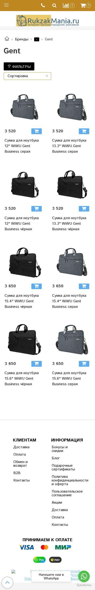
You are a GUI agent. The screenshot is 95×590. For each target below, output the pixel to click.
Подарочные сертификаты (63, 467)
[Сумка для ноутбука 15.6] (24, 338)
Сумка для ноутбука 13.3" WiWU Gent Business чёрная (69, 223)
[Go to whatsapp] (84, 576)
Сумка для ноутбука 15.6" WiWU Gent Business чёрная (22, 378)
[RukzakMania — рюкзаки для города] (47, 20)
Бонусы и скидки (60, 449)
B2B (17, 473)
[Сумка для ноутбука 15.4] (24, 260)
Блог (56, 458)
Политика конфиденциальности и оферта (63, 480)
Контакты (21, 480)
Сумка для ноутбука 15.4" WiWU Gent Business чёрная (22, 301)
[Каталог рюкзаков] (7, 39)
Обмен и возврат (20, 463)
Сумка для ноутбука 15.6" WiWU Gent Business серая (69, 378)
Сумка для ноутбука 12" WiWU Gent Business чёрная (22, 223)
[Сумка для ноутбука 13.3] (71, 105)
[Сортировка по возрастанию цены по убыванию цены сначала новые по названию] (27, 76)
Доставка (21, 447)
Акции (57, 502)
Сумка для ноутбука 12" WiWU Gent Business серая (22, 146)
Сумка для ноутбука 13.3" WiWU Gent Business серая (69, 146)
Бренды (21, 39)
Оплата (19, 454)
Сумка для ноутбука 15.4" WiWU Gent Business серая (69, 301)
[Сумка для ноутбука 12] (24, 105)
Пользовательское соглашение (63, 493)
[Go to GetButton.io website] (84, 585)
